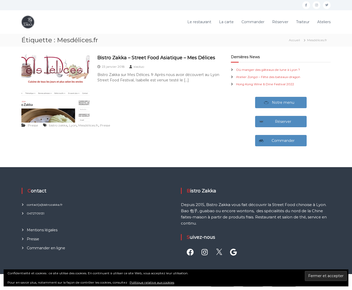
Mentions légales (42, 230)
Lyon (73, 125)
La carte (226, 22)
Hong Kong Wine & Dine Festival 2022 (265, 84)
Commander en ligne (46, 248)
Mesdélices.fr (88, 125)
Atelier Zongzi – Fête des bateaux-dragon (268, 77)
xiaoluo (138, 67)
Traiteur (302, 22)
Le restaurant (199, 22)
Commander (252, 22)
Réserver (280, 22)
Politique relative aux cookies (152, 282)
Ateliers (324, 22)
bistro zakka (58, 125)
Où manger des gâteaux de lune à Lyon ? (268, 70)
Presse (33, 125)
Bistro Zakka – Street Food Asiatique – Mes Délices (156, 58)
